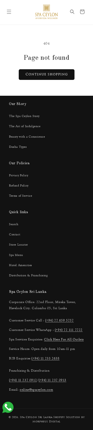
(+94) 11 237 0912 (23, 380)
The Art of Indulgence (25, 126)
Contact (14, 234)
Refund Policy (18, 186)
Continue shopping (47, 74)
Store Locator (18, 245)
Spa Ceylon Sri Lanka (36, 417)
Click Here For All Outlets (64, 339)
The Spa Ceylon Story (24, 116)
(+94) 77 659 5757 (59, 320)
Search (14, 224)
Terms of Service (20, 196)
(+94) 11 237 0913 (52, 380)
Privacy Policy (18, 175)
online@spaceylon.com (36, 389)
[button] (9, 12)
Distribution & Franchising (28, 275)
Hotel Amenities (20, 265)
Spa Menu (16, 255)
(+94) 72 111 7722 (69, 330)
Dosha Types (18, 147)
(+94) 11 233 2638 (45, 358)
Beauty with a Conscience (27, 137)
